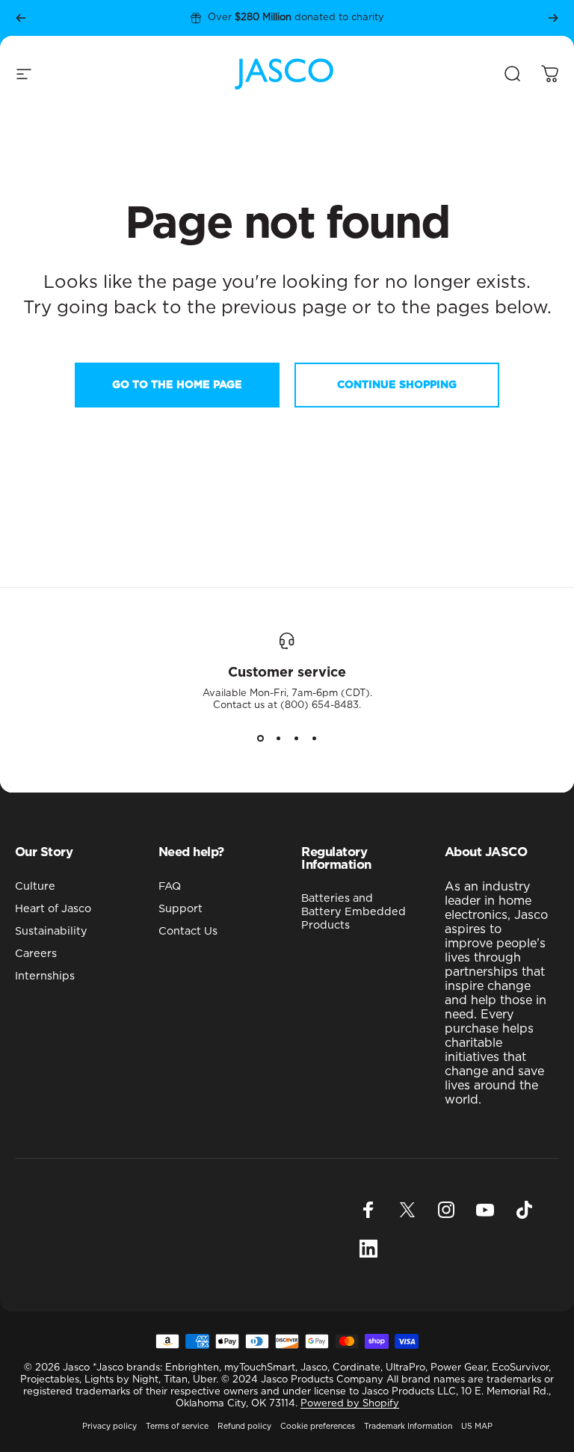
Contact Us (187, 931)
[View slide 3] (296, 739)
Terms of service (177, 1426)
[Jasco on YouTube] (485, 1210)
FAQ (169, 886)
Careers (36, 953)
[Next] (553, 18)
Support (180, 908)
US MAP (477, 1426)
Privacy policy (109, 1426)
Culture (35, 886)
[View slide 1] (260, 739)
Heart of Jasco (53, 908)
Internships (45, 976)
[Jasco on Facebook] (368, 1210)
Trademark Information (408, 1426)
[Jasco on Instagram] (446, 1210)
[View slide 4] (314, 739)
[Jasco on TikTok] (524, 1210)
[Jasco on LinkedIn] (368, 1249)
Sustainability (51, 931)
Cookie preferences (317, 1426)
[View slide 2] (278, 739)
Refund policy (244, 1426)
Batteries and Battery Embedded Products (353, 912)
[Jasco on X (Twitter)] (407, 1210)
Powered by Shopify (349, 1404)
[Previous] (20, 18)
